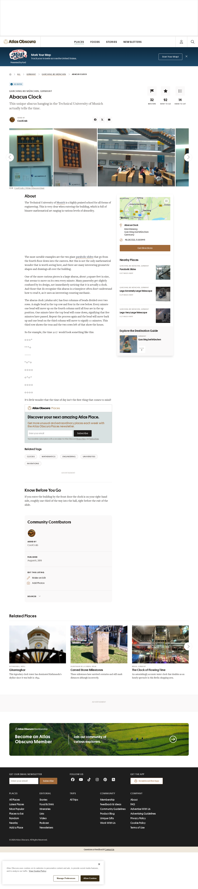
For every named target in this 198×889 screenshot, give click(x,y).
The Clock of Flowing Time (149, 670)
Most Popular (16, 809)
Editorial (45, 793)
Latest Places (16, 804)
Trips (73, 793)
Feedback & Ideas (110, 804)
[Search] (192, 41)
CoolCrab (22, 121)
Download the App (149, 781)
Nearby (13, 823)
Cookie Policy (138, 823)
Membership (107, 800)
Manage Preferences (66, 878)
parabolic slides (84, 257)
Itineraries (45, 809)
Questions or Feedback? (99, 849)
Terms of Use (94, 439)
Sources (32, 596)
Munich (61, 203)
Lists (42, 813)
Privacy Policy (81, 439)
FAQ (132, 804)
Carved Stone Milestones (87, 670)
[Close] (99, 864)
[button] (152, 91)
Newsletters (46, 827)
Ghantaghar (17, 670)
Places (13, 793)
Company (136, 793)
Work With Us (107, 823)
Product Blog (107, 813)
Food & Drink (47, 804)
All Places (14, 800)
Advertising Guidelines (143, 813)
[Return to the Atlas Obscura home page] (20, 41)
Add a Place (16, 827)
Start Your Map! (170, 57)
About (134, 800)
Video (43, 818)
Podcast (44, 823)
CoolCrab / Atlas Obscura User (29, 188)
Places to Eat (16, 813)
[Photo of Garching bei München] (128, 344)
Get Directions (145, 248)
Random (14, 818)
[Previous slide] (10, 157)
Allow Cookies (90, 878)
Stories (43, 800)
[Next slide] (188, 157)
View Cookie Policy (37, 871)
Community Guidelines (113, 809)
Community (107, 793)
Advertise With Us (140, 809)
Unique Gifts (107, 818)
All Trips (74, 800)
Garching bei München (149, 339)
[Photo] (163, 272)
